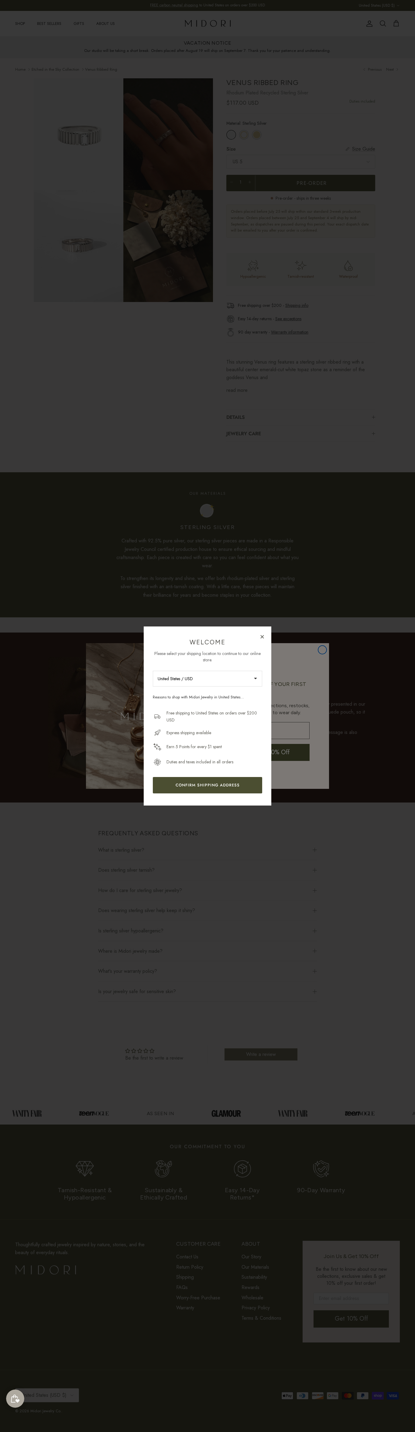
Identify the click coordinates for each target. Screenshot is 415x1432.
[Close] (262, 636)
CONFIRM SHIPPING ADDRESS (208, 785)
